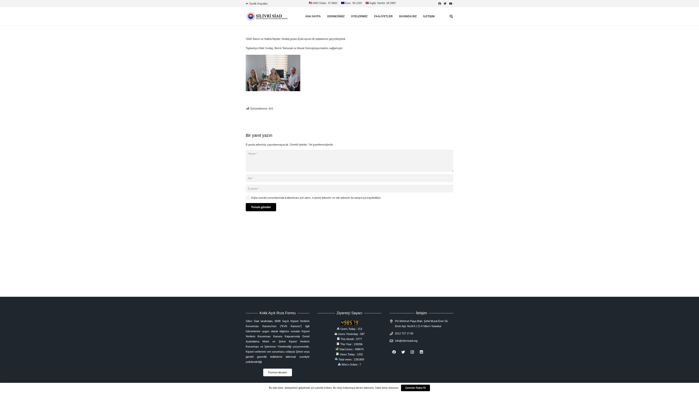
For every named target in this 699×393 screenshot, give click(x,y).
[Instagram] (412, 352)
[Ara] (451, 16)
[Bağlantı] (267, 16)
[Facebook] (439, 3)
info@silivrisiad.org (406, 340)
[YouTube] (450, 3)
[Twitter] (445, 3)
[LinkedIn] (421, 352)
